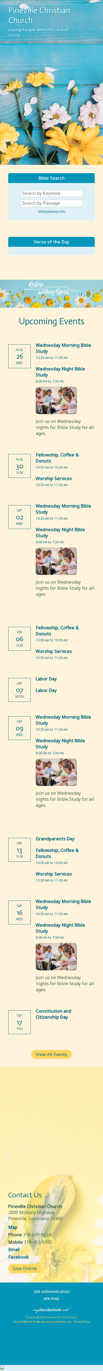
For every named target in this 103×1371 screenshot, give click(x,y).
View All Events (51, 1054)
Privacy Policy (82, 1321)
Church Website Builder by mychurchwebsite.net (42, 1321)
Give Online (25, 1268)
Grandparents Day (55, 839)
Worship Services (54, 478)
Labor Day (46, 679)
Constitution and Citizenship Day (53, 1014)
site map (51, 1298)
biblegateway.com (51, 212)
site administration (51, 1291)
